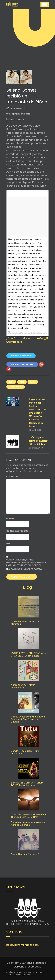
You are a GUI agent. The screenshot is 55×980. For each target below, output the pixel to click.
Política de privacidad (18, 972)
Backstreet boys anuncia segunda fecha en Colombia (28, 823)
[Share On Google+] (41, 364)
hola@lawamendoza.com (22, 945)
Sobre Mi (37, 972)
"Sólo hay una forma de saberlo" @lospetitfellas (38, 440)
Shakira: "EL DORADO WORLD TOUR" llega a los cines (27, 784)
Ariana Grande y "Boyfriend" (25, 854)
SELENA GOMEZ (15, 387)
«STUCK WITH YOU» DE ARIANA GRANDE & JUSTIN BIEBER (28, 654)
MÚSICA (20, 120)
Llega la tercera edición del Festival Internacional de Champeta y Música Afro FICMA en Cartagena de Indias (37, 413)
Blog (13, 120)
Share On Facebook (22, 364)
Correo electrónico (18, 531)
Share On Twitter (21, 356)
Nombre (11, 518)
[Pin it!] (8, 369)
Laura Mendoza (18, 108)
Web (8, 543)
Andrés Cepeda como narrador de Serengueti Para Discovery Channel (28, 719)
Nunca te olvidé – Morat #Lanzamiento (23, 686)
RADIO (33, 382)
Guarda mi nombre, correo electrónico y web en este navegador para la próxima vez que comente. (26, 562)
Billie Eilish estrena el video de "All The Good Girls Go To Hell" (28, 815)
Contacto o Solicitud (20, 975)
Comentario (13, 476)
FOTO (22, 382)
